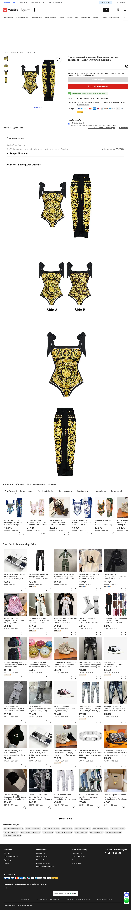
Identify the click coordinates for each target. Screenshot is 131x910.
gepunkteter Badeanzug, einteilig (13, 829)
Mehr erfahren (111, 125)
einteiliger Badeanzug (81, 832)
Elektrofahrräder (114, 18)
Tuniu (19, 905)
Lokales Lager (8, 18)
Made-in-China (27, 905)
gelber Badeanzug (48, 832)
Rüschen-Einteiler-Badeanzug (12, 835)
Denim (95, 18)
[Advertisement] (65, 34)
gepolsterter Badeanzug (117, 829)
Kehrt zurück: (72, 102)
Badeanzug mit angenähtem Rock (30, 832)
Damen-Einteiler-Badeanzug (51, 829)
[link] (5, 52)
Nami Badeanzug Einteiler (100, 829)
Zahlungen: (71, 109)
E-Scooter (104, 18)
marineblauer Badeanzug (33, 829)
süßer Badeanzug (67, 829)
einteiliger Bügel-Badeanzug (113, 832)
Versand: (70, 98)
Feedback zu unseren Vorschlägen (101, 128)
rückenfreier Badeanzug (11, 832)
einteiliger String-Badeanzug (64, 832)
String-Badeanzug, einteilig (82, 829)
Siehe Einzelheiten (102, 98)
